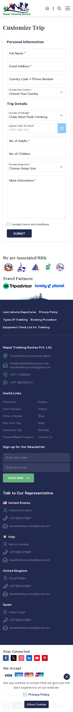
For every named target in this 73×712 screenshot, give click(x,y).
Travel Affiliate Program (18, 437)
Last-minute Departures (19, 312)
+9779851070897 (20, 518)
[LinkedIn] (29, 658)
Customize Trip (12, 430)
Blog (41, 416)
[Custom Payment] (27, 676)
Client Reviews (12, 409)
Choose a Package (19, 112)
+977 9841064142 (21, 382)
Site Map (43, 430)
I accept (30, 224)
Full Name (17, 53)
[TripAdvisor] (17, 286)
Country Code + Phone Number (31, 79)
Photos (42, 402)
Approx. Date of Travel (22, 125)
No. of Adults (19, 141)
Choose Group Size (19, 164)
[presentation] (36, 128)
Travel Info (9, 402)
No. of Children (19, 154)
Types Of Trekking (15, 319)
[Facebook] (6, 658)
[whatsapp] (49, 8)
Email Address (20, 66)
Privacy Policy (48, 312)
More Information (22, 180)
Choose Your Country (20, 89)
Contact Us (45, 437)
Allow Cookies (36, 704)
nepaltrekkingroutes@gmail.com (30, 367)
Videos (42, 409)
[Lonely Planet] (49, 286)
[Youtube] (37, 658)
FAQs (41, 423)
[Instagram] (21, 658)
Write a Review (12, 416)
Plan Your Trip (12, 423)
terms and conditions (35, 224)
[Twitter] (14, 658)
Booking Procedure (43, 319)
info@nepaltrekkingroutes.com (29, 363)
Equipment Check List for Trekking (26, 327)
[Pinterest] (45, 658)
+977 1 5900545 (20, 374)
